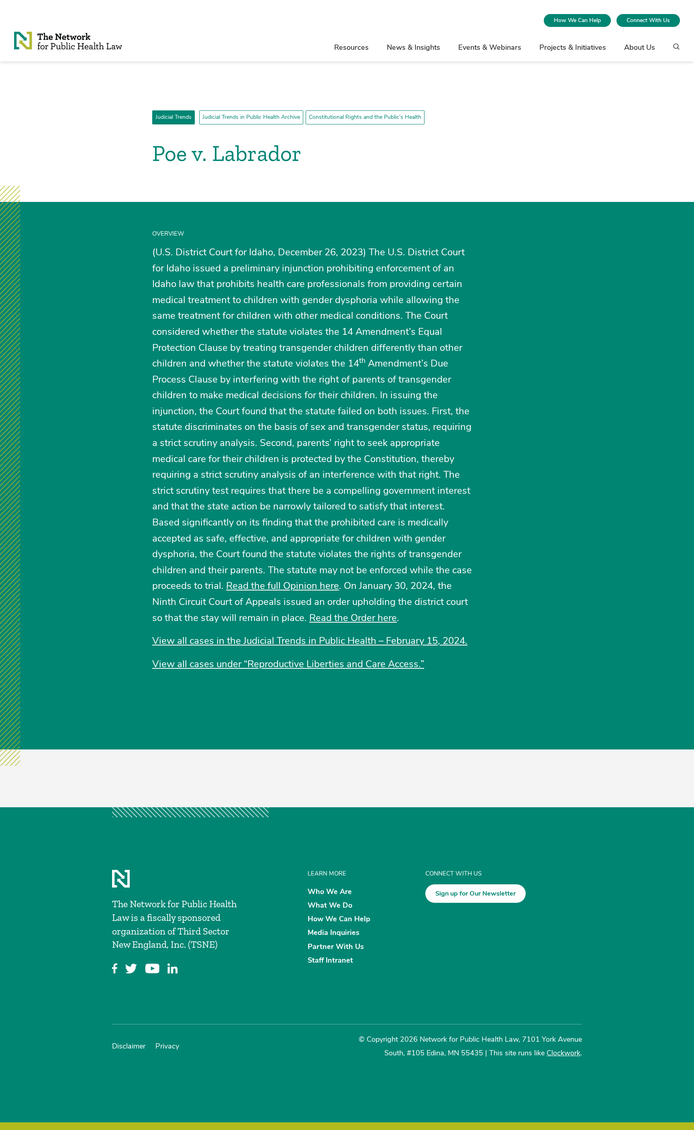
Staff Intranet (330, 960)
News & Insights (413, 47)
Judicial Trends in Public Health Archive (251, 117)
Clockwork (563, 1053)
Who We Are (330, 891)
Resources (351, 47)
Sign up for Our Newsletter (475, 893)
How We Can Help (577, 20)
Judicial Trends (173, 117)
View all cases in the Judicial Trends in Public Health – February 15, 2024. (309, 640)
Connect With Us (648, 20)
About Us (639, 47)
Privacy (167, 1046)
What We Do (330, 905)
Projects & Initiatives (572, 47)
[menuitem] (577, 20)
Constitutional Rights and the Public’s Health (365, 117)
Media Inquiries (333, 932)
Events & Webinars (489, 47)
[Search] (673, 50)
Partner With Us (336, 946)
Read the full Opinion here (282, 585)
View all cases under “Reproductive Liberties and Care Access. (286, 664)
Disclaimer (128, 1046)
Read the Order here (353, 617)
